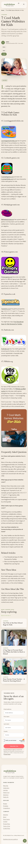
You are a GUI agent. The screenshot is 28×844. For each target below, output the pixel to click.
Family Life (5, 797)
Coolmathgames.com (7, 177)
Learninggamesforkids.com (9, 141)
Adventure (5, 795)
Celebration (6, 788)
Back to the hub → (6, 615)
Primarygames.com (6, 277)
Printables (5, 806)
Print (4, 54)
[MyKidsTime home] (14, 4)
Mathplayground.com (7, 219)
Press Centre (6, 819)
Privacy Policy (7, 754)
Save (4, 50)
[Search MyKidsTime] (19, 4)
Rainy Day (5, 785)
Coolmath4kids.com (7, 179)
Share (4, 47)
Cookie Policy (6, 828)
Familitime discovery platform (10, 839)
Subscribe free (14, 746)
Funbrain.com (5, 349)
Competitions (6, 808)
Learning (5, 790)
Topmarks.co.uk (6, 309)
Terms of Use (6, 826)
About (4, 817)
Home (2, 10)
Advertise (5, 814)
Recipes (5, 803)
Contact (5, 821)
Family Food (6, 792)
